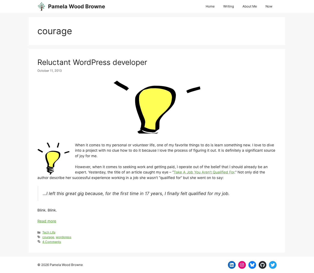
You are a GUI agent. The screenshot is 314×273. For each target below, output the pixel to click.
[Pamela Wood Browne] (41, 6)
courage (48, 237)
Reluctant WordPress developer (92, 62)
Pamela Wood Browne (76, 6)
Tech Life (48, 232)
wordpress (63, 237)
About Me (249, 6)
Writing (228, 6)
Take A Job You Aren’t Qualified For (204, 172)
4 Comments (51, 242)
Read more (46, 221)
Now (269, 6)
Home (210, 6)
